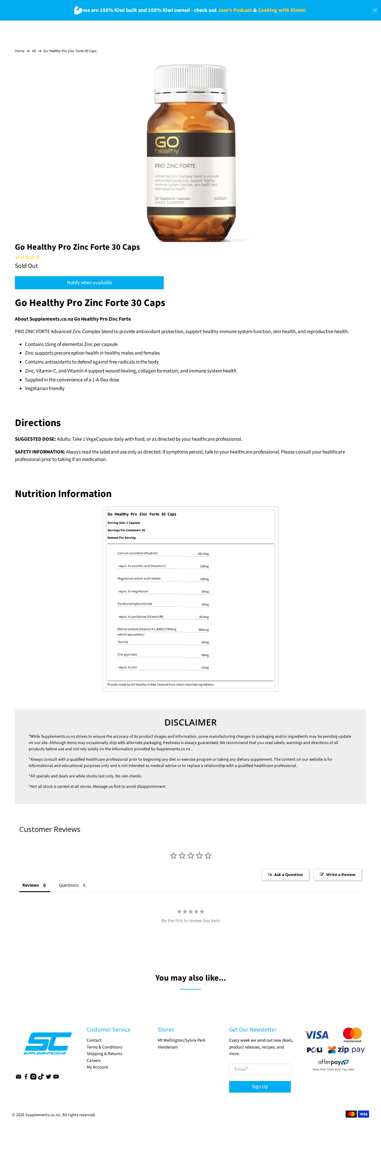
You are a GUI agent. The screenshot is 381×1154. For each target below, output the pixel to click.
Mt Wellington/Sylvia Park (181, 1040)
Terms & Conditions (104, 1047)
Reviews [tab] (30, 885)
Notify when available (89, 282)
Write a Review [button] (340, 874)
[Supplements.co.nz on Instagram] (33, 1078)
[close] (375, 10)
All (34, 51)
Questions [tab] (69, 885)
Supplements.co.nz (58, 737)
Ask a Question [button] (288, 874)
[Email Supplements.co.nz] (18, 1078)
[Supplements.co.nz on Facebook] (26, 1078)
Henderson (168, 1047)
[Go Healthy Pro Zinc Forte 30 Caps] (190, 153)
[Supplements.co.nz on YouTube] (56, 1078)
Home (19, 51)
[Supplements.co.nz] (48, 1046)
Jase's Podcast (235, 10)
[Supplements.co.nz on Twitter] (48, 1078)
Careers (94, 1060)
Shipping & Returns (104, 1054)
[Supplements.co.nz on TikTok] (41, 1078)
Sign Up (260, 1086)
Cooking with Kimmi (282, 10)
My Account (97, 1067)
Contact (94, 1040)
